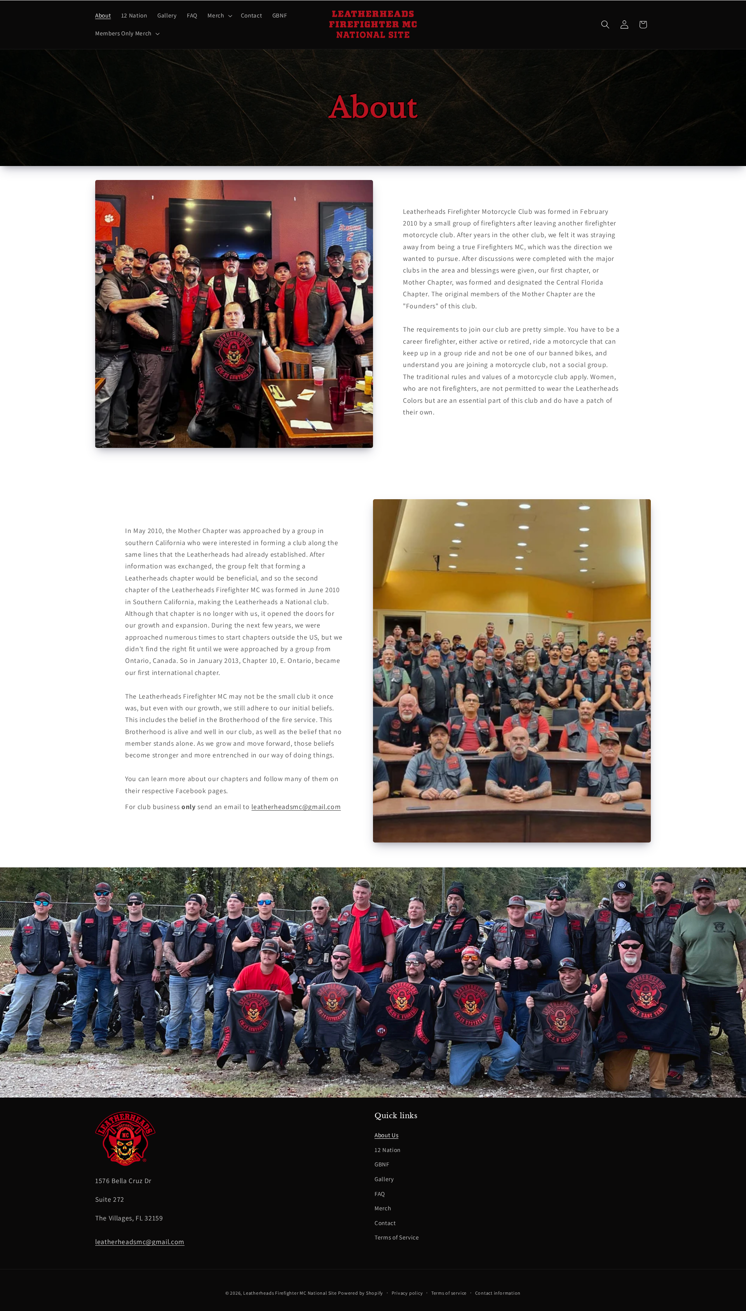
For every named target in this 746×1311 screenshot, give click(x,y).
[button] (218, 15)
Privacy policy (407, 1293)
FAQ (380, 1193)
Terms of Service (397, 1237)
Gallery (384, 1179)
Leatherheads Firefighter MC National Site (290, 1293)
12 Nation (388, 1150)
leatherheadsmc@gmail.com (296, 806)
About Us (386, 1135)
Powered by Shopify (360, 1293)
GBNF (382, 1164)
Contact (385, 1223)
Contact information (498, 1293)
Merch (383, 1208)
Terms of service (449, 1293)
